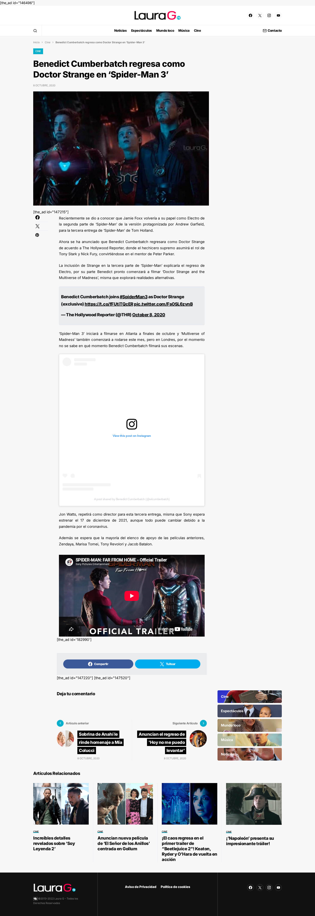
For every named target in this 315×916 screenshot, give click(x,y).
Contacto (275, 31)
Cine (47, 42)
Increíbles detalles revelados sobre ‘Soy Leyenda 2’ (54, 843)
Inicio (36, 42)
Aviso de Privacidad (140, 887)
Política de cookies (175, 887)
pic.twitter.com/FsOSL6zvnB (163, 304)
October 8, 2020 (148, 314)
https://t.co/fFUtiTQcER (109, 304)
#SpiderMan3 (134, 296)
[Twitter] (259, 15)
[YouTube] (278, 15)
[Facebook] (250, 15)
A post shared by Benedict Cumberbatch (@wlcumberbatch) (132, 499)
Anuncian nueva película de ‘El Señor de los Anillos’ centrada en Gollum (124, 843)
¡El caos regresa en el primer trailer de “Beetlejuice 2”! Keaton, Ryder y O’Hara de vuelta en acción (189, 848)
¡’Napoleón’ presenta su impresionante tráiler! (250, 841)
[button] (35, 31)
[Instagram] (269, 15)
